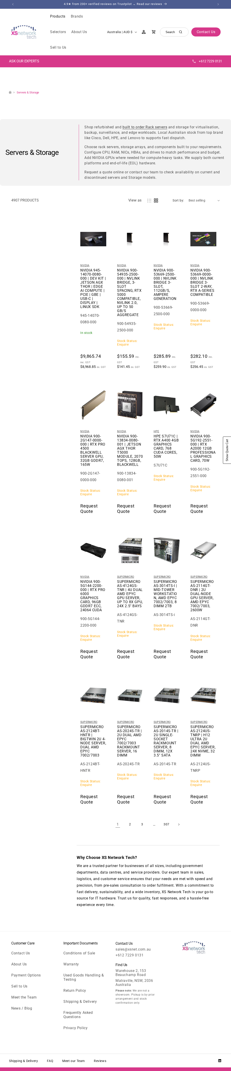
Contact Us (20, 953)
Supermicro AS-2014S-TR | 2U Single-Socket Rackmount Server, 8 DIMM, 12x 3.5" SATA (166, 741)
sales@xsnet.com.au (133, 949)
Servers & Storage (28, 92)
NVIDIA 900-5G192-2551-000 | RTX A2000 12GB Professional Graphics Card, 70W (203, 448)
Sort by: (178, 200)
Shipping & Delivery (80, 1001)
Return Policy (74, 990)
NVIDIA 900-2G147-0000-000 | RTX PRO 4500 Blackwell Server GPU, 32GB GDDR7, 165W (92, 450)
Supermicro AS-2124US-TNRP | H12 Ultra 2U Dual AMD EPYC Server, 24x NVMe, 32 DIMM (202, 741)
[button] (57, 16)
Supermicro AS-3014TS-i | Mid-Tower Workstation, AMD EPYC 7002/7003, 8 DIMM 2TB (165, 594)
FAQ (50, 1061)
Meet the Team (24, 997)
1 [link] (118, 824)
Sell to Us (19, 986)
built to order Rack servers (144, 127)
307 (166, 824)
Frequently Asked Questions (78, 1014)
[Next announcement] (218, 4)
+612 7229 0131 (210, 61)
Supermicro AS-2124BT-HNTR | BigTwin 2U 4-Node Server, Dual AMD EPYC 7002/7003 (93, 741)
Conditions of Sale (79, 953)
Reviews (100, 1061)
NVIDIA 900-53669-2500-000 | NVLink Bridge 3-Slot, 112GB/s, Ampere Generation (165, 284)
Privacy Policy (75, 1028)
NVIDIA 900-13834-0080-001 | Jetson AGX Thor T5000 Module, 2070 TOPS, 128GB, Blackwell (130, 450)
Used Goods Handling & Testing (83, 977)
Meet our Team (73, 1061)
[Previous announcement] (13, 4)
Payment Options (26, 975)
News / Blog (21, 1008)
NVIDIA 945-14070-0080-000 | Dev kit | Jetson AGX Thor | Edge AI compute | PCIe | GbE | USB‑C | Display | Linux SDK (93, 288)
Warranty (71, 964)
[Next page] (179, 824)
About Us (19, 964)
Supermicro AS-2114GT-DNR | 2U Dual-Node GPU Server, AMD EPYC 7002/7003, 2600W (202, 596)
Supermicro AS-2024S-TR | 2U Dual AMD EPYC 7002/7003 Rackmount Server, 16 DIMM (129, 741)
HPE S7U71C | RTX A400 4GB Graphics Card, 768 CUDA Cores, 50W (166, 446)
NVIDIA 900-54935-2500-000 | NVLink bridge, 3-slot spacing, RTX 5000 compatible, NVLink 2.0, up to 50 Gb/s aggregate (129, 292)
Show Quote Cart (227, 450)
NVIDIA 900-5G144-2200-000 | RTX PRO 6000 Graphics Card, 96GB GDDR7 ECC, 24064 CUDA (92, 596)
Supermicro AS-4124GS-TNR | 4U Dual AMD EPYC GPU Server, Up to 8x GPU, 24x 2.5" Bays (130, 594)
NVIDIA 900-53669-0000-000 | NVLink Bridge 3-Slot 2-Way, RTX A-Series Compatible (202, 282)
